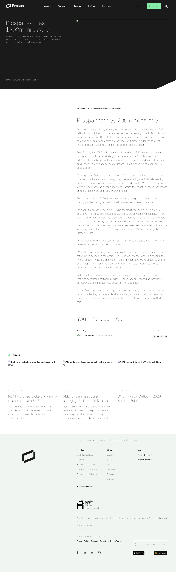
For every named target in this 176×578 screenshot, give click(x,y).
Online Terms (116, 541)
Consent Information (100, 541)
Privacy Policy (83, 541)
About (84, 108)
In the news (92, 108)
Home (79, 108)
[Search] (166, 6)
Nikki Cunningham (31, 80)
